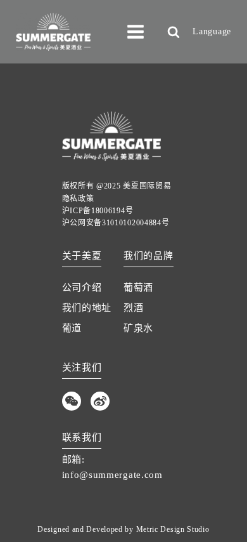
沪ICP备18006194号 (98, 210)
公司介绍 (82, 287)
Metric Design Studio (173, 529)
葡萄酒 (138, 287)
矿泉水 (138, 328)
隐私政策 (78, 198)
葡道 (72, 328)
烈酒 (133, 308)
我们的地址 (87, 308)
